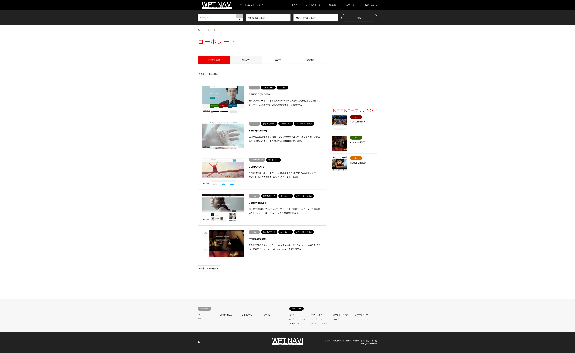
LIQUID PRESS (226, 315)
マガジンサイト (295, 323)
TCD (199, 319)
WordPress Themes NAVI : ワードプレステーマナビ (356, 341)
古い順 (278, 60)
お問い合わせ (371, 5)
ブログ (336, 319)
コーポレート (316, 319)
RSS (199, 342)
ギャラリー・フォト (297, 319)
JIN (199, 315)
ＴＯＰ (294, 5)
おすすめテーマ (313, 5)
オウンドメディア (340, 315)
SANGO (267, 315)
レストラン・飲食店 (319, 323)
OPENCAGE (247, 315)
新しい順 (246, 60)
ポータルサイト (361, 319)
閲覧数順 (310, 60)
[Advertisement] (354, 82)
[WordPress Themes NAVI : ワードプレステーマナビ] (287, 343)
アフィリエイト (317, 315)
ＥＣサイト (293, 315)
